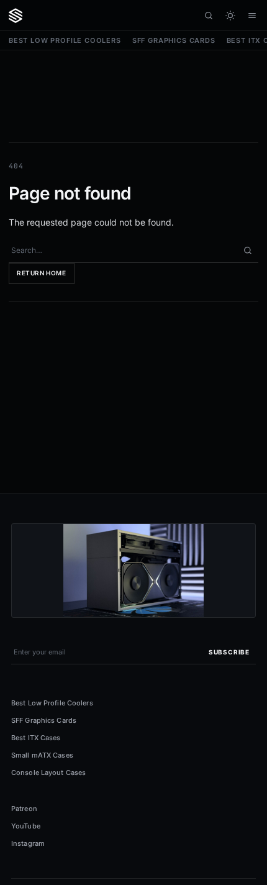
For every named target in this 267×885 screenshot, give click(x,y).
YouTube (25, 826)
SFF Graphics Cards (173, 40)
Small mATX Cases (42, 755)
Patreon (24, 808)
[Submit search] (247, 250)
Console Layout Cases (48, 772)
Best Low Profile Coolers (65, 40)
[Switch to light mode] (230, 15)
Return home (41, 273)
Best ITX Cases (36, 737)
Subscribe (229, 652)
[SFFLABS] (15, 15)
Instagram (28, 843)
